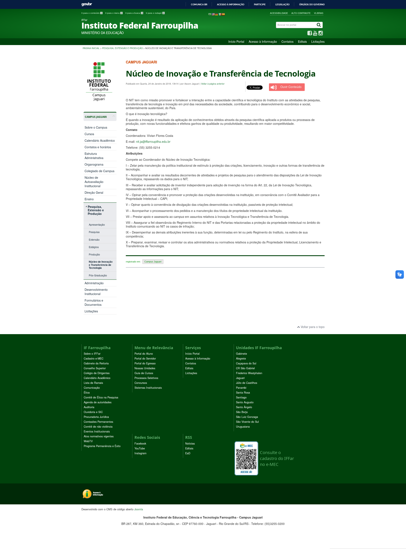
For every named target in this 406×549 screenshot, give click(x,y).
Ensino (89, 199)
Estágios (94, 247)
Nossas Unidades (144, 368)
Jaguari (240, 378)
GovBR (86, 4)
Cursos (89, 134)
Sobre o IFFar (92, 353)
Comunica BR (199, 4)
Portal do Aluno (143, 353)
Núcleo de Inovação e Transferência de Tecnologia (100, 265)
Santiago (241, 397)
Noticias (190, 443)
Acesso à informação (230, 4)
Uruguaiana (243, 426)
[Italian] (220, 14)
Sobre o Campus (96, 127)
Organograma (94, 164)
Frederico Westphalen (249, 373)
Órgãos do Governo (312, 4)
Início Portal (236, 41)
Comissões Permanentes (98, 422)
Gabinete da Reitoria (96, 363)
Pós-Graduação (98, 275)
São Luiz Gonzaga (247, 417)
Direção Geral (94, 192)
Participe (260, 4)
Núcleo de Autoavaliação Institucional (94, 181)
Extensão (94, 239)
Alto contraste (301, 13)
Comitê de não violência (98, 426)
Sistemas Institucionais (148, 388)
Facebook (140, 443)
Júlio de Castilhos (246, 383)
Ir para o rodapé (155, 13)
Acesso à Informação (263, 41)
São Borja (242, 412)
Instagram (140, 453)
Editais (302, 41)
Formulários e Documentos (94, 302)
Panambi (241, 388)
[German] (216, 14)
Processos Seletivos (146, 378)
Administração (94, 283)
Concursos (140, 383)
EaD (187, 453)
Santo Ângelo (244, 407)
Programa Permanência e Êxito (102, 446)
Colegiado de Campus (99, 171)
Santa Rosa (243, 392)
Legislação (282, 4)
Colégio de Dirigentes (97, 373)
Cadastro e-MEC (93, 358)
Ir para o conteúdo (91, 13)
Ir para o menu (113, 13)
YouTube (139, 448)
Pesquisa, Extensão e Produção (122, 48)
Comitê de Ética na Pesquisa (101, 397)
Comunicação (92, 388)
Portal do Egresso (145, 363)
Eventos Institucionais (97, 431)
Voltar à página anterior (213, 83)
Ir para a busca (134, 13)
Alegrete (241, 358)
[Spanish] (223, 14)
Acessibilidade (279, 13)
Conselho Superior (95, 368)
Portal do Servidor (145, 358)
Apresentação (97, 224)
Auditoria (89, 407)
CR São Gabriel (245, 368)
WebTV (88, 441)
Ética (87, 392)
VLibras (318, 13)
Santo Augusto (245, 402)
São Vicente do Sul (247, 422)
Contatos (287, 41)
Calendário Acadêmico (100, 140)
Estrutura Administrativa (94, 155)
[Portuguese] (209, 14)
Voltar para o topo (312, 327)
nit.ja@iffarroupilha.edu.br (153, 141)
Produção (94, 254)
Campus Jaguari (152, 261)
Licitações (318, 41)
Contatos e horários (98, 147)
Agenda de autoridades (97, 402)
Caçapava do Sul (246, 363)
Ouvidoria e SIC (93, 412)
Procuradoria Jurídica (96, 417)
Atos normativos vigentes (99, 436)
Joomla (138, 509)
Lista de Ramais (93, 383)
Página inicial (91, 48)
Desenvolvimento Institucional (96, 291)
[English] (213, 14)
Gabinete (241, 353)
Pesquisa (94, 232)
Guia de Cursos (143, 373)
